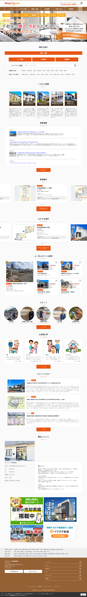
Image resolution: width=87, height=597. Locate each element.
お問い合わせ (59, 9)
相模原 (26, 555)
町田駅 (48, 70)
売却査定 (71, 9)
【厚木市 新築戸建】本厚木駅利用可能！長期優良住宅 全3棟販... (23, 163)
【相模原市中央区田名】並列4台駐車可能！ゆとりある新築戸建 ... (31, 132)
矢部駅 (56, 70)
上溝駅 (43, 70)
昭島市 (62, 74)
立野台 (44, 551)
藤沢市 (73, 74)
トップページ (48, 561)
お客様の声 (47, 568)
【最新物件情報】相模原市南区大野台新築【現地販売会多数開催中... (32, 152)
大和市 (51, 74)
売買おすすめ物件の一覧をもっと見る (43, 248)
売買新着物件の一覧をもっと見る (43, 209)
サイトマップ (57, 586)
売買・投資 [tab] (43, 53)
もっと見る (43, 327)
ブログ (46, 572)
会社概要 (47, 9)
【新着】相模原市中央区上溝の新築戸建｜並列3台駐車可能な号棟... (24, 142)
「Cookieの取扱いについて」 (14, 595)
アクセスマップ (48, 575)
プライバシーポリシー (48, 586)
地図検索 (66, 59)
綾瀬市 (46, 74)
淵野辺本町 (29, 551)
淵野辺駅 (24, 70)
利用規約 (40, 586)
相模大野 (20, 555)
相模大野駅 (29, 70)
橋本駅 (52, 70)
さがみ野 (45, 555)
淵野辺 (15, 555)
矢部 (38, 555)
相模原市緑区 (56, 74)
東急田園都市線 (51, 553)
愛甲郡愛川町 (68, 74)
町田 (30, 555)
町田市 (38, 74)
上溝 (26, 551)
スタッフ (47, 565)
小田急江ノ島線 (32, 553)
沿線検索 (43, 59)
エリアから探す (23, 9)
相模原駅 (39, 70)
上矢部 (34, 551)
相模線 (27, 553)
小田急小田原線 (21, 553)
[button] (41, 204)
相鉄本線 (39, 553)
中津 (48, 551)
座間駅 (60, 70)
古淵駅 (34, 70)
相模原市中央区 (25, 74)
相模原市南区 (33, 74)
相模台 (22, 551)
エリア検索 (20, 59)
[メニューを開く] (80, 9)
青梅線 (62, 553)
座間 (41, 555)
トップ (11, 9)
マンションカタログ (32, 586)
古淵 (24, 555)
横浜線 (15, 553)
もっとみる (43, 366)
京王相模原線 (45, 553)
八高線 (66, 553)
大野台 (18, 551)
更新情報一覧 (43, 170)
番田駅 (65, 70)
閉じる (83, 594)
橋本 (36, 555)
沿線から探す (35, 9)
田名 (15, 551)
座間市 (42, 74)
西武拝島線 (58, 553)
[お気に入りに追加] (33, 187)
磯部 (41, 551)
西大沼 (38, 551)
